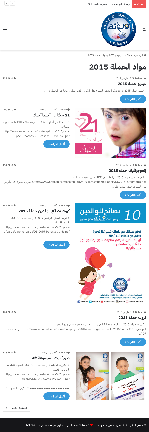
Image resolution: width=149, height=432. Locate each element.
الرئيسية (139, 55)
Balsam (139, 78)
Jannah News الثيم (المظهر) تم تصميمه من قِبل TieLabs (57, 425)
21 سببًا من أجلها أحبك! (50, 115)
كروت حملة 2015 (132, 317)
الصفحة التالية (19, 407)
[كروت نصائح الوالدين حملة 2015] (110, 254)
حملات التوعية (124, 55)
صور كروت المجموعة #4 (51, 358)
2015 (112, 55)
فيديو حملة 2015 (132, 84)
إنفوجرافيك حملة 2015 (127, 170)
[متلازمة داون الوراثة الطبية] (118, 29)
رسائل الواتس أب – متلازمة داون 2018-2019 (105, 3)
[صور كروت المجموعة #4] (110, 376)
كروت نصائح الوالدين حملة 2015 (44, 211)
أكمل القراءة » (133, 99)
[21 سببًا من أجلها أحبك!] (110, 133)
